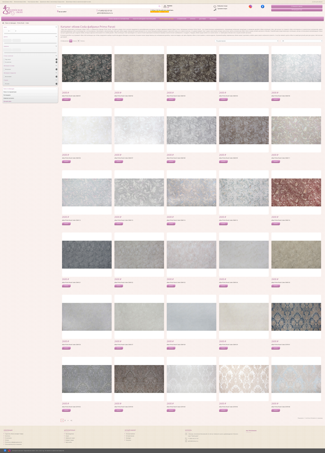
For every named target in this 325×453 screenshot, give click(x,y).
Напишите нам (297, 10)
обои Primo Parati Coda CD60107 (123, 158)
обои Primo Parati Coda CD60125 (280, 282)
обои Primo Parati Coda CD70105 (228, 407)
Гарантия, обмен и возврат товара (14, 434)
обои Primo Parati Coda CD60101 (71, 96)
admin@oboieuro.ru (193, 441)
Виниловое (8, 76)
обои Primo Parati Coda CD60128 (176, 344)
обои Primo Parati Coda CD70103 (123, 407)
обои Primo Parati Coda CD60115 (228, 220)
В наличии (8, 62)
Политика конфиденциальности (13, 442)
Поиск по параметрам (9, 92)
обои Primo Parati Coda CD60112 (71, 220)
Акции (67, 436)
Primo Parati (20, 23)
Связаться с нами (70, 438)
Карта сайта (69, 442)
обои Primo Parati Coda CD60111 (280, 158)
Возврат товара (70, 440)
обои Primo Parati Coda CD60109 (228, 158)
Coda (27, 23)
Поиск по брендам (10, 23)
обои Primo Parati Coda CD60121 (71, 282)
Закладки (128, 438)
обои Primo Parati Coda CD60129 (228, 344)
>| (71, 420)
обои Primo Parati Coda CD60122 (123, 282)
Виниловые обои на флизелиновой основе (78, 2)
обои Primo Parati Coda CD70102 (71, 407)
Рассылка (128, 440)
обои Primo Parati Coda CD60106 (71, 158)
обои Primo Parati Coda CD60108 (176, 158)
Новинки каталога (8, 98)
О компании (8, 438)
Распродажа (6, 95)
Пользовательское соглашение (13, 444)
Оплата (7, 440)
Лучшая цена (7, 101)
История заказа (130, 436)
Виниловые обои (7, 2)
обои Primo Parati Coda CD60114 (176, 220)
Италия (7, 84)
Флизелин (8, 69)
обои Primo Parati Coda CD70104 (176, 407)
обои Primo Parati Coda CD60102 (123, 96)
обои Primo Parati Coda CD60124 (228, 282)
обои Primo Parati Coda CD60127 (123, 344)
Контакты (7, 436)
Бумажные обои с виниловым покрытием (52, 2)
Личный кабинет (130, 434)
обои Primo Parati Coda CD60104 (228, 96)
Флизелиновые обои (20, 2)
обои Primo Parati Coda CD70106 (280, 407)
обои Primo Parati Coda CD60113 (123, 220)
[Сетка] (70, 40)
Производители (70, 434)
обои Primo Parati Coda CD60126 (71, 344)
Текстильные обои (33, 2)
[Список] (78, 40)
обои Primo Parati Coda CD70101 (280, 344)
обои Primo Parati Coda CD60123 (176, 282)
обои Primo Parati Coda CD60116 (280, 220)
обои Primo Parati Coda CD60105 (280, 96)
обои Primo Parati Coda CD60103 (176, 96)
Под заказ (8, 59)
